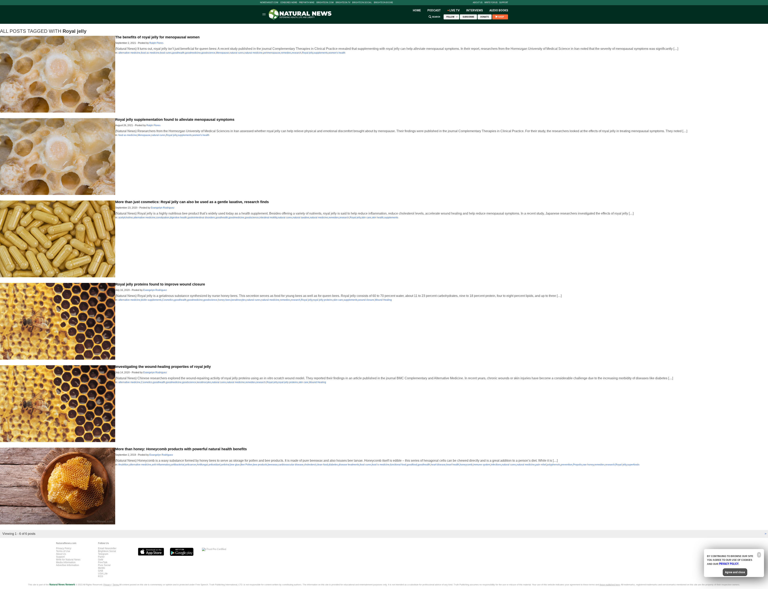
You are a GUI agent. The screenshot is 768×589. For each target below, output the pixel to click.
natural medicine (253, 52)
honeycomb (466, 464)
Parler (101, 556)
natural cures (237, 52)
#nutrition (123, 464)
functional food (398, 464)
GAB (100, 570)
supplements (321, 52)
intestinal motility (268, 217)
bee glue (235, 464)
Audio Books (498, 10)
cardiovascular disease (290, 464)
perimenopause (271, 52)
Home (417, 10)
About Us (477, 3)
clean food (322, 464)
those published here (610, 584)
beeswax (273, 464)
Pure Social (104, 565)
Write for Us (490, 3)
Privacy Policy (63, 548)
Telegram (103, 554)
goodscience (208, 52)
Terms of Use (63, 551)
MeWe (101, 568)
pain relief (540, 464)
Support (503, 3)
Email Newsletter (107, 548)
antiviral (225, 464)
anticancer (190, 464)
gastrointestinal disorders (201, 217)
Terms (116, 584)
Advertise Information (67, 565)
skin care (366, 217)
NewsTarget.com (269, 3)
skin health (378, 217)
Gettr (100, 559)
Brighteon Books (383, 3)
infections (496, 464)
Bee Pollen (246, 464)
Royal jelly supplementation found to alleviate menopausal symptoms (174, 120)
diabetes (333, 464)
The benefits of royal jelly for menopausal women (157, 37)
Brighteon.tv (343, 3)
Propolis (577, 464)
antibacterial (177, 464)
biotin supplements (151, 299)
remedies (286, 52)
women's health (336, 52)
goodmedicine (193, 52)
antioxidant (214, 464)
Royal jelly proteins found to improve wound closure (160, 284)
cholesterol (310, 464)
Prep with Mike (306, 3)
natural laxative (301, 217)
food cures (166, 52)
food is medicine (381, 464)
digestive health (178, 217)
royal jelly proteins (323, 299)
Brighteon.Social (362, 3)
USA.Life (103, 573)
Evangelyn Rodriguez (162, 207)
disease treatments (349, 464)
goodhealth (178, 52)
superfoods (633, 464)
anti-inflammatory (161, 464)
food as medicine (150, 52)
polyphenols (553, 464)
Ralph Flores (156, 43)
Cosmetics (168, 299)
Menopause (222, 52)
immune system (481, 464)
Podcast (434, 10)
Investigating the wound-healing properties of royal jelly (163, 367)
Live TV (454, 10)
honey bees (224, 299)
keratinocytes (238, 299)
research (296, 52)
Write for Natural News (68, 559)
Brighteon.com (325, 3)
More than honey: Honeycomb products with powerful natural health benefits (181, 449)
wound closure (366, 299)
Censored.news (288, 3)
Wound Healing (383, 299)
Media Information (66, 562)
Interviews (474, 10)
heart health (452, 464)
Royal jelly (307, 52)
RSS (100, 576)
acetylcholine (125, 217)
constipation (162, 217)
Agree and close (735, 572)
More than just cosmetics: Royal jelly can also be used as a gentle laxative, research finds (192, 202)
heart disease (438, 464)
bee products (260, 464)
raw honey (588, 464)
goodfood (412, 464)
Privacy (107, 584)
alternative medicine (129, 52)
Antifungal (202, 464)
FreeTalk (102, 562)
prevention (566, 464)
